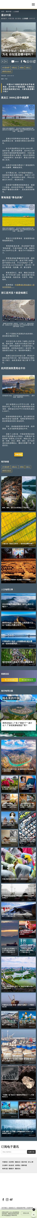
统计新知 (18, 18)
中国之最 (11, 18)
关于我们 (4, 1208)
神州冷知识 (7, 71)
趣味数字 (4, 18)
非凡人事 (30, 1162)
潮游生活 (17, 1162)
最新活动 (17, 1168)
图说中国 (12, 505)
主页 (2, 11)
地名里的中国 (11, 698)
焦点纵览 (11, 1165)
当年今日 (32, 18)
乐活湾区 (11, 1162)
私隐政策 (8, 1215)
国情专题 (5, 541)
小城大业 (12, 541)
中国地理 (6, 67)
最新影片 (11, 1168)
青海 (22, 67)
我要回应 (18, 454)
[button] (14, 734)
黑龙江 (15, 67)
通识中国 (8, 11)
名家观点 (17, 1165)
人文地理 (16, 11)
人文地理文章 (7, 589)
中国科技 (5, 1162)
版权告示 (12, 1208)
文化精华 (5, 505)
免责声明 (30, 1208)
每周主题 (5, 1168)
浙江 (28, 67)
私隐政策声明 (21, 1208)
